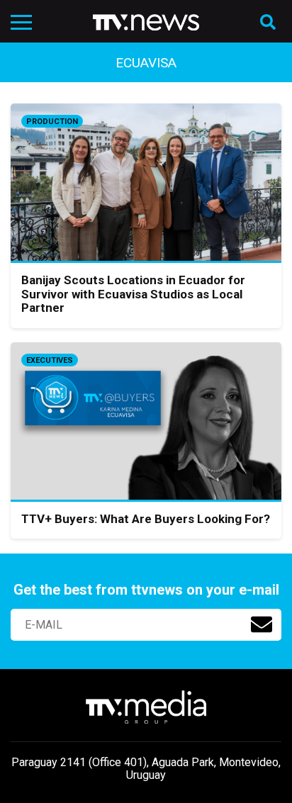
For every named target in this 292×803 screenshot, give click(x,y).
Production (52, 121)
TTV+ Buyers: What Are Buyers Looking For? (145, 519)
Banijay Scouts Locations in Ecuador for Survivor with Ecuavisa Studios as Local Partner (133, 294)
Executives (49, 360)
